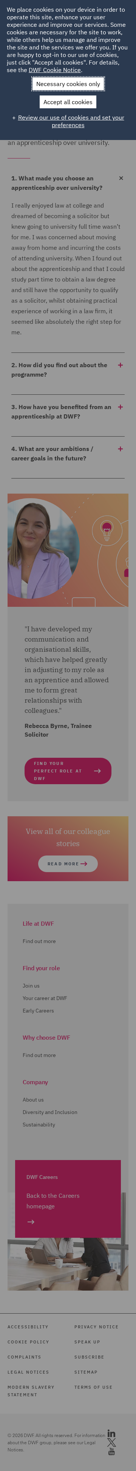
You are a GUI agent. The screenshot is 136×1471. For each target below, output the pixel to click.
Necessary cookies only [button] (68, 84)
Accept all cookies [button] (68, 102)
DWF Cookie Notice (55, 70)
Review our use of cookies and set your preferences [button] (71, 121)
